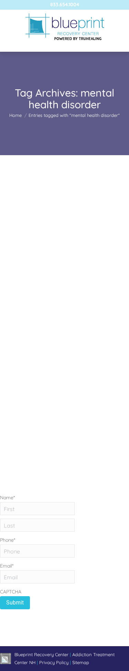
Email (6, 566)
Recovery (88, 282)
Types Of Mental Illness (45, 270)
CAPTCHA (10, 592)
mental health (23, 282)
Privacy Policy (54, 662)
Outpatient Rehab (57, 282)
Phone (7, 540)
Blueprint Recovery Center (42, 654)
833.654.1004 (64, 4)
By (39, 290)
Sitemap (80, 662)
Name (7, 497)
